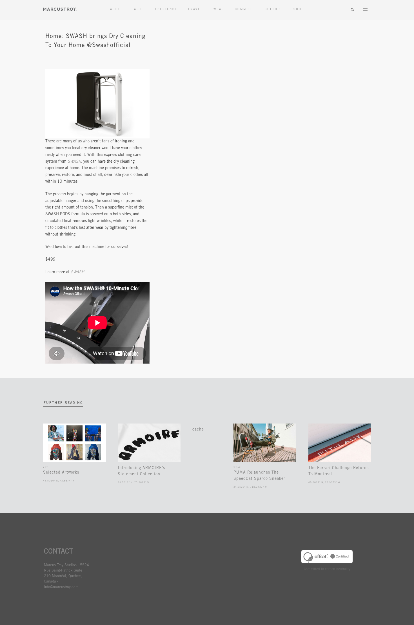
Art (138, 9)
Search (352, 10)
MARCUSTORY (60, 9)
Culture (274, 9)
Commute (244, 9)
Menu (365, 10)
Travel (195, 9)
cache (198, 430)
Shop (298, 9)
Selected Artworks (61, 473)
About (117, 9)
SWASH (74, 162)
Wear (218, 9)
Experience (164, 9)
